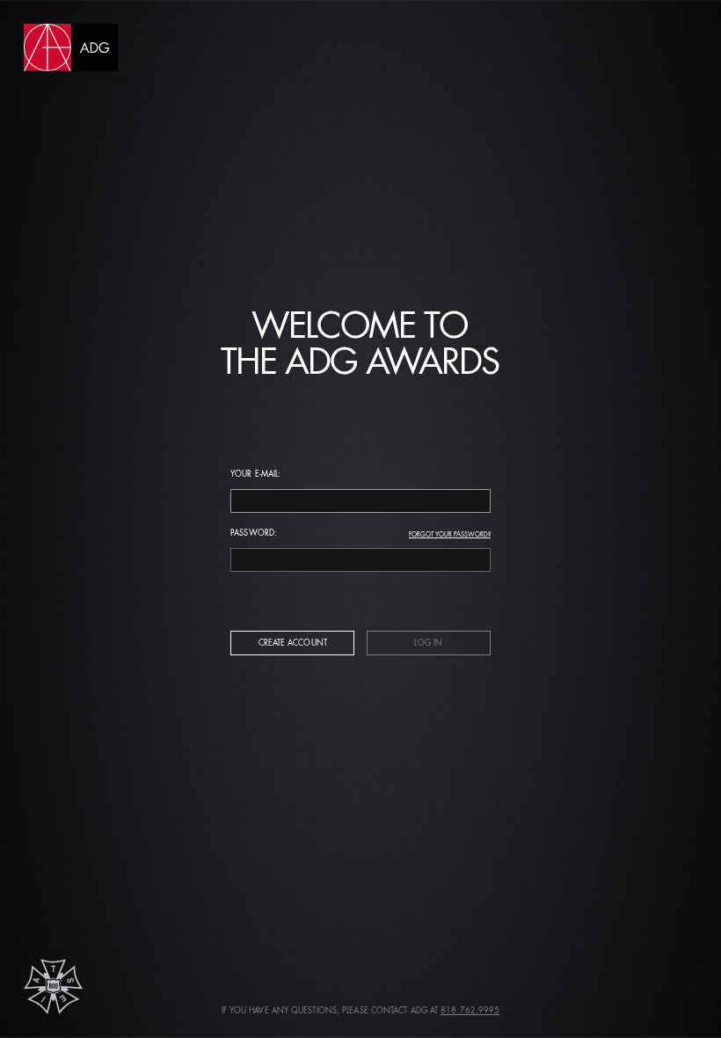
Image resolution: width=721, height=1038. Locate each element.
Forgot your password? (450, 534)
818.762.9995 (470, 1011)
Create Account (293, 643)
